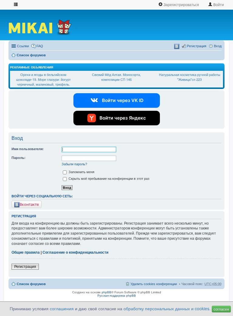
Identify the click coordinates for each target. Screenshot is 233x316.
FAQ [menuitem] (39, 46)
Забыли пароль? (74, 164)
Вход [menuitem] (217, 46)
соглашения (62, 308)
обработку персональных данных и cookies (166, 308)
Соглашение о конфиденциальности (75, 252)
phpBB (106, 292)
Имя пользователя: (28, 149)
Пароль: (18, 158)
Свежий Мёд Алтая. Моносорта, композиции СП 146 (116, 77)
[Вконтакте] (176, 46)
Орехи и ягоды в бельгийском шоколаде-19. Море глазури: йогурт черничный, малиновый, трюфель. (43, 79)
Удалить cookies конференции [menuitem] (153, 284)
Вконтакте (29, 204)
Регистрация (25, 267)
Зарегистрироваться (181, 4)
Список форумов (31, 55)
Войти (218, 4)
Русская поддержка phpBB (116, 295)
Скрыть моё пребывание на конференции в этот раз (108, 178)
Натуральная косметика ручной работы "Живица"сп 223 (189, 77)
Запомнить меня (81, 172)
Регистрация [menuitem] (196, 46)
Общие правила (26, 252)
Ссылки (23, 46)
